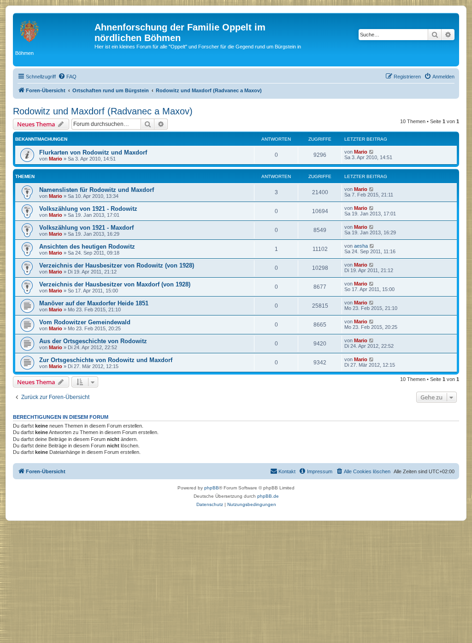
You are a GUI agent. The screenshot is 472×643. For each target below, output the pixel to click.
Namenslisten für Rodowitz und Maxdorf (96, 189)
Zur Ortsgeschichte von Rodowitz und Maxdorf (105, 360)
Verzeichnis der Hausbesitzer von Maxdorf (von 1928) (114, 284)
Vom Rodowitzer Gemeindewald (84, 322)
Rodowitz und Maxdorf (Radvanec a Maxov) (103, 111)
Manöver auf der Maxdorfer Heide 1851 (93, 303)
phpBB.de (268, 496)
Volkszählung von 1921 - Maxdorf (86, 227)
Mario (55, 158)
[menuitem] (67, 76)
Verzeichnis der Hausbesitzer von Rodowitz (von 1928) (116, 265)
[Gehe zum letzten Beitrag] (372, 152)
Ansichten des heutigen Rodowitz (87, 246)
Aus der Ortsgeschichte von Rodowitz (93, 341)
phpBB (211, 487)
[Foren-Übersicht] (54, 30)
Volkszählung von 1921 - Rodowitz (88, 208)
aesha (361, 246)
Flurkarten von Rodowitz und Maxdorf (93, 152)
